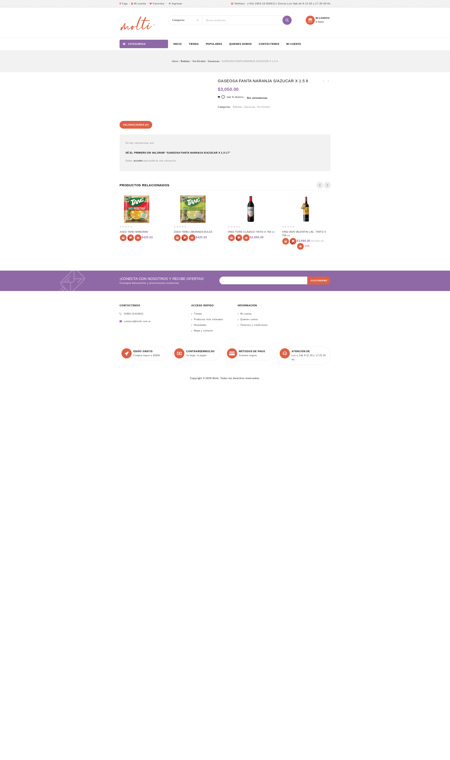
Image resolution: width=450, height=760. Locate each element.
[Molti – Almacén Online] (137, 23)
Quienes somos (240, 44)
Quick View (138, 237)
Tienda (194, 44)
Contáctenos (269, 44)
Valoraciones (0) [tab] (136, 124)
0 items (320, 22)
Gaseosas (213, 61)
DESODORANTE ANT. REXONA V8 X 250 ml (328, 81)
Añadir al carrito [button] (123, 237)
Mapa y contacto (203, 330)
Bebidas (185, 61)
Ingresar (177, 3)
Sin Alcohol (198, 61)
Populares (214, 44)
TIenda (198, 313)
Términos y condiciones (254, 325)
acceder (138, 160)
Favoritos (158, 3)
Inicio (177, 44)
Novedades (200, 325)
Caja (125, 3)
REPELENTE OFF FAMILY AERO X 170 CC (324, 81)
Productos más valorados (208, 319)
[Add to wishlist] (130, 237)
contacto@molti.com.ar (137, 321)
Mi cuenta (140, 3)
